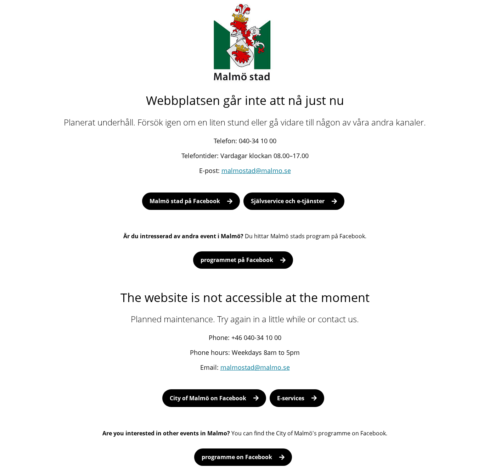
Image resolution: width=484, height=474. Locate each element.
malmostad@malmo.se (256, 170)
